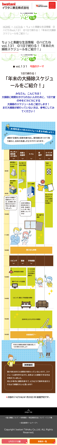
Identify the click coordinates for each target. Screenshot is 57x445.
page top (28, 412)
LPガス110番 (15, 441)
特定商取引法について (36, 417)
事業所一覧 (42, 441)
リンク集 (49, 417)
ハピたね (18, 27)
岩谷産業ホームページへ (29, 423)
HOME (6, 27)
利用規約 (24, 417)
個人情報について (12, 417)
